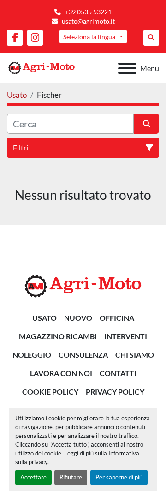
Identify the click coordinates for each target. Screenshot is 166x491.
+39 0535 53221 (88, 12)
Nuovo (78, 317)
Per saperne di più (118, 477)
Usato (44, 317)
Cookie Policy (50, 391)
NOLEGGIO (31, 354)
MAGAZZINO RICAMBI (58, 336)
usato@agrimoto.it (88, 21)
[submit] (146, 124)
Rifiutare (70, 477)
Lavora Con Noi (61, 373)
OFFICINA (117, 317)
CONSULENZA (83, 354)
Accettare (33, 477)
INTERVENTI (125, 336)
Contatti (118, 373)
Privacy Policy (115, 391)
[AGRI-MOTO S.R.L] (83, 285)
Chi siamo (134, 354)
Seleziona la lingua (89, 37)
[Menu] (127, 68)
